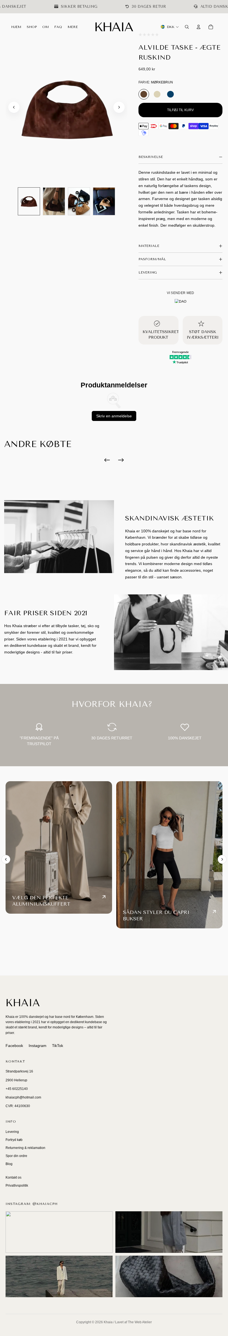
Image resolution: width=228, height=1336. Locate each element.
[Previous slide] (5, 859)
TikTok (57, 1045)
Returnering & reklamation (25, 1148)
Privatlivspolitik (17, 1185)
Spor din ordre (16, 1156)
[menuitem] (73, 27)
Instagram (37, 1045)
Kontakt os (13, 1177)
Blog (9, 1164)
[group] (29, 201)
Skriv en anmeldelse (114, 416)
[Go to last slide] (13, 107)
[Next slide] (119, 107)
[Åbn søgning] (187, 27)
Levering (12, 1132)
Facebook (14, 1045)
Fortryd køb (14, 1140)
